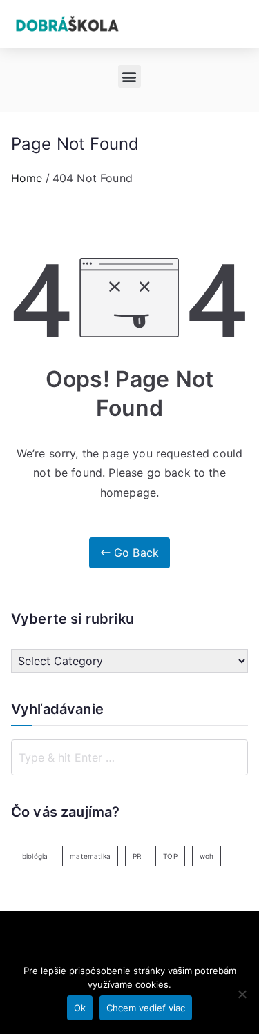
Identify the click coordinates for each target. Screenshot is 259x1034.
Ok (80, 1007)
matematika (90, 856)
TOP (170, 856)
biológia (35, 856)
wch (206, 856)
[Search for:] (129, 757)
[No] (242, 994)
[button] (129, 76)
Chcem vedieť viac (145, 1007)
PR (137, 856)
